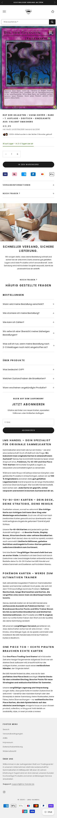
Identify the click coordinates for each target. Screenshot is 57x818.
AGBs (5, 738)
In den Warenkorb (28, 164)
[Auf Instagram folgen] (4, 792)
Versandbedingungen (13, 733)
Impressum (8, 742)
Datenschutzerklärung (13, 746)
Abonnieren (28, 430)
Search (6, 729)
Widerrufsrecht (9, 751)
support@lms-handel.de (23, 784)
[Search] (52, 21)
